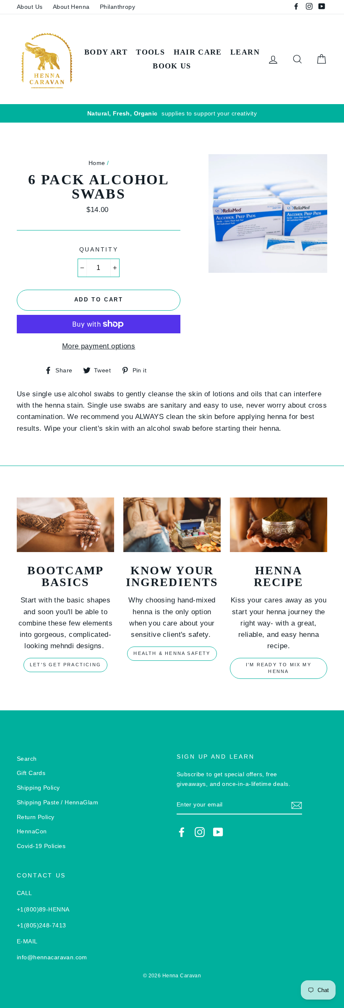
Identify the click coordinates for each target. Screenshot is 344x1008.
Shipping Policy (38, 787)
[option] (172, 113)
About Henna (71, 6)
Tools (150, 52)
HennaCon (32, 831)
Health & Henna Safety (171, 653)
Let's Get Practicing (65, 664)
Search (27, 758)
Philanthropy (117, 6)
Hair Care (198, 52)
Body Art (106, 52)
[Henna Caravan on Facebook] (182, 832)
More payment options (99, 346)
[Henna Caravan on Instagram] (200, 832)
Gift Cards (31, 773)
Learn (245, 52)
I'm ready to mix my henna (278, 668)
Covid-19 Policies (41, 846)
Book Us (172, 66)
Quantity (98, 249)
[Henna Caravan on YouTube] (218, 832)
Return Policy (36, 817)
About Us (29, 6)
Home (97, 163)
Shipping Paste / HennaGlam (57, 802)
